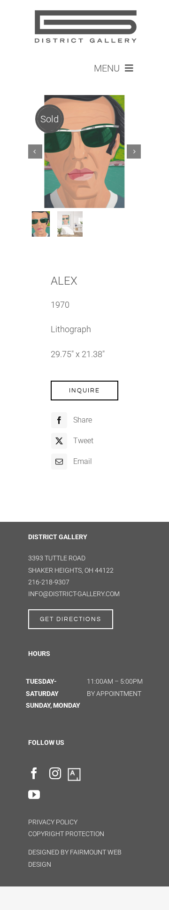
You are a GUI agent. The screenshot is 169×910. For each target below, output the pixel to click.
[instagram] (55, 773)
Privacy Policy (52, 822)
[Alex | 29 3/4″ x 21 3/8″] (84, 151)
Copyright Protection (66, 834)
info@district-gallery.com (74, 594)
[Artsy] (74, 770)
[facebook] (34, 773)
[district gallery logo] (84, 10)
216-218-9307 (48, 582)
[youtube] (34, 794)
